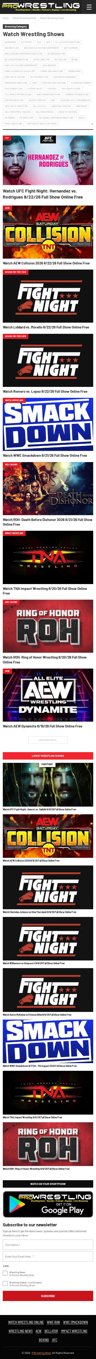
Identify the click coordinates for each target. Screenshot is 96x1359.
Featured (51, 89)
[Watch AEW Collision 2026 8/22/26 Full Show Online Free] (48, 232)
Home (6, 18)
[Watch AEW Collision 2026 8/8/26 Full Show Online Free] (48, 836)
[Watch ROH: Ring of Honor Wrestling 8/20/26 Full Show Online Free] (48, 626)
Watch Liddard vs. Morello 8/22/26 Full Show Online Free (46, 327)
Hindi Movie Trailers (61, 106)
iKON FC (81, 118)
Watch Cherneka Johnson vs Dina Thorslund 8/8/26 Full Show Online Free (39, 912)
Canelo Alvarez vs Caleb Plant (20, 71)
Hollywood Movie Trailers (18, 112)
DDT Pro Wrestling (39, 77)
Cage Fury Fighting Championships (21, 65)
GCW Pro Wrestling (14, 100)
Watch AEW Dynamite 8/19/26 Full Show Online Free (42, 726)
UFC (54, 1339)
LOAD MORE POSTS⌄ (48, 740)
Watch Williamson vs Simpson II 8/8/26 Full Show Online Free (34, 963)
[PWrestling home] (41, 7)
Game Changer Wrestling (48, 94)
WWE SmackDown (75, 1322)
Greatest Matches (37, 100)
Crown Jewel (74, 71)
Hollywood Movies (45, 112)
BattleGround (71, 48)
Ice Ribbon (9, 118)
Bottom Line (60, 59)
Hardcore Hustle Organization (75, 100)
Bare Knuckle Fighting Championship (41, 48)
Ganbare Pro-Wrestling (77, 94)
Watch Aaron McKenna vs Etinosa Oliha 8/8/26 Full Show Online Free (37, 1014)
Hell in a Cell (39, 106)
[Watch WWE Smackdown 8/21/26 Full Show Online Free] (48, 424)
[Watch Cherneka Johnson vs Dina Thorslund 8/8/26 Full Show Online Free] (48, 887)
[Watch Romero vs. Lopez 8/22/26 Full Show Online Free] (48, 360)
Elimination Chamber (81, 83)
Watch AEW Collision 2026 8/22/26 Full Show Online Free (46, 263)
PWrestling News (41, 1352)
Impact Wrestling (13, 123)
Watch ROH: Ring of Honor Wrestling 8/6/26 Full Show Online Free (36, 1168)
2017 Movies (26, 42)
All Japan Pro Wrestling (67, 42)
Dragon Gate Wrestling (16, 83)
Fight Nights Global (71, 89)
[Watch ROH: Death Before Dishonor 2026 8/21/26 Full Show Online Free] (48, 488)
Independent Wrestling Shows (42, 123)
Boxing (75, 59)
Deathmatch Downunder (64, 77)
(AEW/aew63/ (10, 42)
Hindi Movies (81, 106)
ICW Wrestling (26, 118)
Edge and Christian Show (54, 83)
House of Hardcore (68, 112)
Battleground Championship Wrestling (23, 54)
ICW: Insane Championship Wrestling (55, 118)
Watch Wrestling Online (24, 18)
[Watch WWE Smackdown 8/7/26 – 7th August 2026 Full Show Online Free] (48, 1041)
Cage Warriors (49, 65)
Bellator (51, 1331)
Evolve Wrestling (13, 89)
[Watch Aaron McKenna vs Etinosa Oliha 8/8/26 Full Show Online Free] (48, 990)
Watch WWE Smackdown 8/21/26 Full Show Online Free (45, 455)
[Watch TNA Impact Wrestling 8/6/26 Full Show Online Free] (48, 1093)
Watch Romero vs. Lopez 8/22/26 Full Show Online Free (45, 391)
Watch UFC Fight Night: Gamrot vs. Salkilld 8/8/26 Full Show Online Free (39, 809)
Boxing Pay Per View (15, 272)
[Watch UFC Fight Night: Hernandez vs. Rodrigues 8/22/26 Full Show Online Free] (48, 160)
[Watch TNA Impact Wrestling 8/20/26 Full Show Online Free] (48, 557)
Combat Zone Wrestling (51, 71)
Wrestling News (21, 1331)
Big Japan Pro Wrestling (16, 59)
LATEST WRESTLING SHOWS (48, 755)
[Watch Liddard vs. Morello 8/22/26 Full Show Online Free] (48, 296)
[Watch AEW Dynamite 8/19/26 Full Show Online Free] (48, 695)
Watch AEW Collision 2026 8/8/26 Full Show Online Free (31, 860)
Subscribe (48, 1296)
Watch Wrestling (14, 400)
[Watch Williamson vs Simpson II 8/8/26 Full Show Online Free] (48, 939)
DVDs (34, 83)
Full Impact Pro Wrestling (18, 94)
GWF (53, 100)
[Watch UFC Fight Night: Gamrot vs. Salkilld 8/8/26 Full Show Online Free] (48, 785)
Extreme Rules (34, 89)
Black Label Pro (42, 59)
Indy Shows (11, 464)
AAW (39, 42)
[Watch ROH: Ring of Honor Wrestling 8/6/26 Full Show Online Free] (48, 1144)
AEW (48, 42)
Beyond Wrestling (56, 54)
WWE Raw (53, 1322)
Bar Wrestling (12, 48)
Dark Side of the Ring (15, 77)
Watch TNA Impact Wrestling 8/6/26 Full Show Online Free (32, 1117)
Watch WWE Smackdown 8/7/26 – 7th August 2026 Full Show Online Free (40, 1066)
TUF (7, 138)
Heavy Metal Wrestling (16, 106)
